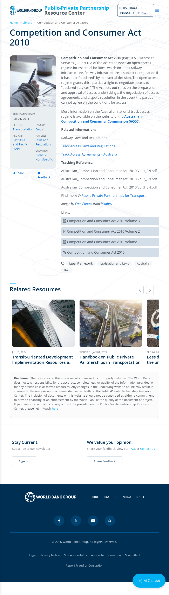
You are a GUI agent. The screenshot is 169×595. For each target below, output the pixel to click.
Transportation (23, 129)
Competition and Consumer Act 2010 (95, 252)
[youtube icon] (93, 520)
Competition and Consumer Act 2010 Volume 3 (103, 221)
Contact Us (147, 449)
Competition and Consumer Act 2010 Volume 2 (103, 231)
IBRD (96, 497)
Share (20, 173)
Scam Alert (132, 555)
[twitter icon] (76, 520)
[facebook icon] (59, 520)
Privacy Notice (50, 555)
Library (27, 23)
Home (14, 23)
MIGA (127, 497)
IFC (116, 497)
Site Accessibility (75, 555)
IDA (106, 497)
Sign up (24, 461)
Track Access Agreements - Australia (89, 154)
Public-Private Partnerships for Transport (114, 195)
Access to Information (106, 555)
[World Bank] (50, 497)
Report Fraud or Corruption (84, 565)
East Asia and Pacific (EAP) (20, 144)
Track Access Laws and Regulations (88, 146)
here (55, 408)
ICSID (140, 497)
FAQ (132, 449)
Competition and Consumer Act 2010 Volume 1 (103, 242)
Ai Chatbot (151, 580)
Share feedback (105, 461)
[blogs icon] (110, 520)
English (40, 129)
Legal (32, 555)
